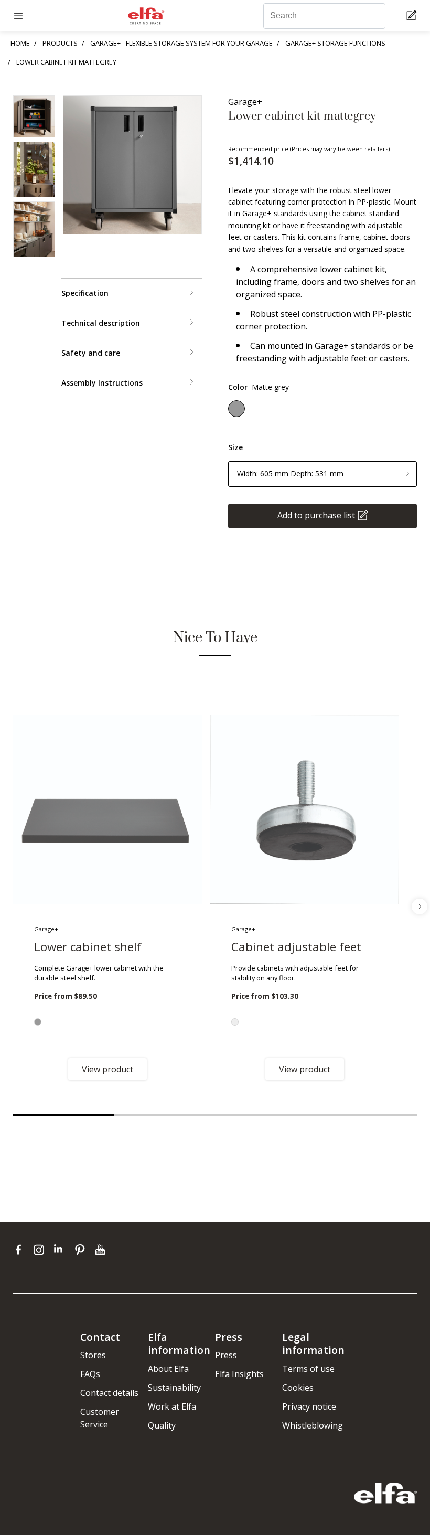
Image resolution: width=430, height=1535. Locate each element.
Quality (162, 1425)
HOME (20, 43)
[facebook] (20, 1249)
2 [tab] (165, 1115)
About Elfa (168, 1368)
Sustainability (174, 1387)
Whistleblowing (312, 1425)
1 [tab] (63, 1115)
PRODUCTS (60, 43)
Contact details (109, 1393)
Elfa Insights (239, 1374)
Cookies (298, 1387)
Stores (93, 1355)
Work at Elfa (172, 1406)
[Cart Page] (413, 16)
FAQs (90, 1374)
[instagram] (41, 1249)
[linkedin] (61, 1249)
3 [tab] (265, 1115)
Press (226, 1355)
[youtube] (101, 1249)
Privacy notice (309, 1406)
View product (107, 1069)
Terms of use (308, 1368)
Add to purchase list (316, 515)
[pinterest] (82, 1249)
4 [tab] (366, 1115)
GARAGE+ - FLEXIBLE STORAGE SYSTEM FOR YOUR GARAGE (181, 43)
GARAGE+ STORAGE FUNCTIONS (335, 43)
